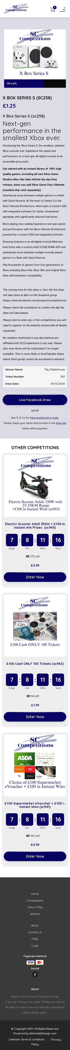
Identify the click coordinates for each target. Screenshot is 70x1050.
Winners (35, 914)
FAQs (35, 939)
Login (35, 945)
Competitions (35, 900)
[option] (35, 58)
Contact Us (35, 932)
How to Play (35, 907)
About (35, 925)
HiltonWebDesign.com (43, 1033)
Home (35, 893)
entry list (61, 423)
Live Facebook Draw (35, 400)
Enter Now (35, 577)
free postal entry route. (44, 417)
